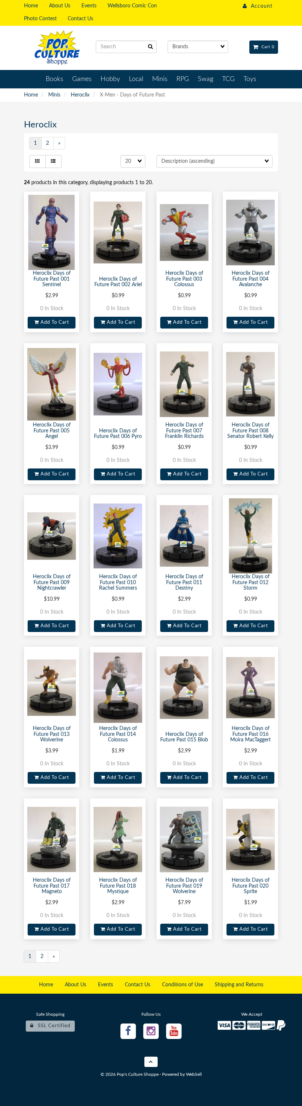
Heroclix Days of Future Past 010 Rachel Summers (118, 582)
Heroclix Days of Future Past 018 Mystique (118, 886)
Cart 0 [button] (266, 47)
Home (31, 95)
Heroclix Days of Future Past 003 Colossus (184, 279)
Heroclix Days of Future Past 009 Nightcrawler (52, 582)
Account (260, 6)
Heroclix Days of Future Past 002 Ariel (118, 282)
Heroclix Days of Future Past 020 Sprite (251, 886)
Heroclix (80, 95)
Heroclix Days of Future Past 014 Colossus (118, 734)
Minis (54, 95)
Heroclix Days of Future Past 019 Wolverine (184, 886)
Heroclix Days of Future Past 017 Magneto (52, 886)
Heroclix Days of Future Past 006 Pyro (118, 433)
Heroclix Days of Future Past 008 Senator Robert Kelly (250, 430)
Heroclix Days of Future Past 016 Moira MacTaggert (250, 734)
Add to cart (54, 322)
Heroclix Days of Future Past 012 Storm (251, 582)
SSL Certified (52, 1026)
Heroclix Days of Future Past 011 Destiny (184, 582)
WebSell (194, 1074)
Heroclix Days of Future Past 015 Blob (184, 737)
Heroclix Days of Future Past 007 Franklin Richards (184, 430)
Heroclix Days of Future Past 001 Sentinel (52, 279)
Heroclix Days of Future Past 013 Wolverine (52, 734)
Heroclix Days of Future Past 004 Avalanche (251, 279)
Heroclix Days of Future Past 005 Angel (52, 430)
